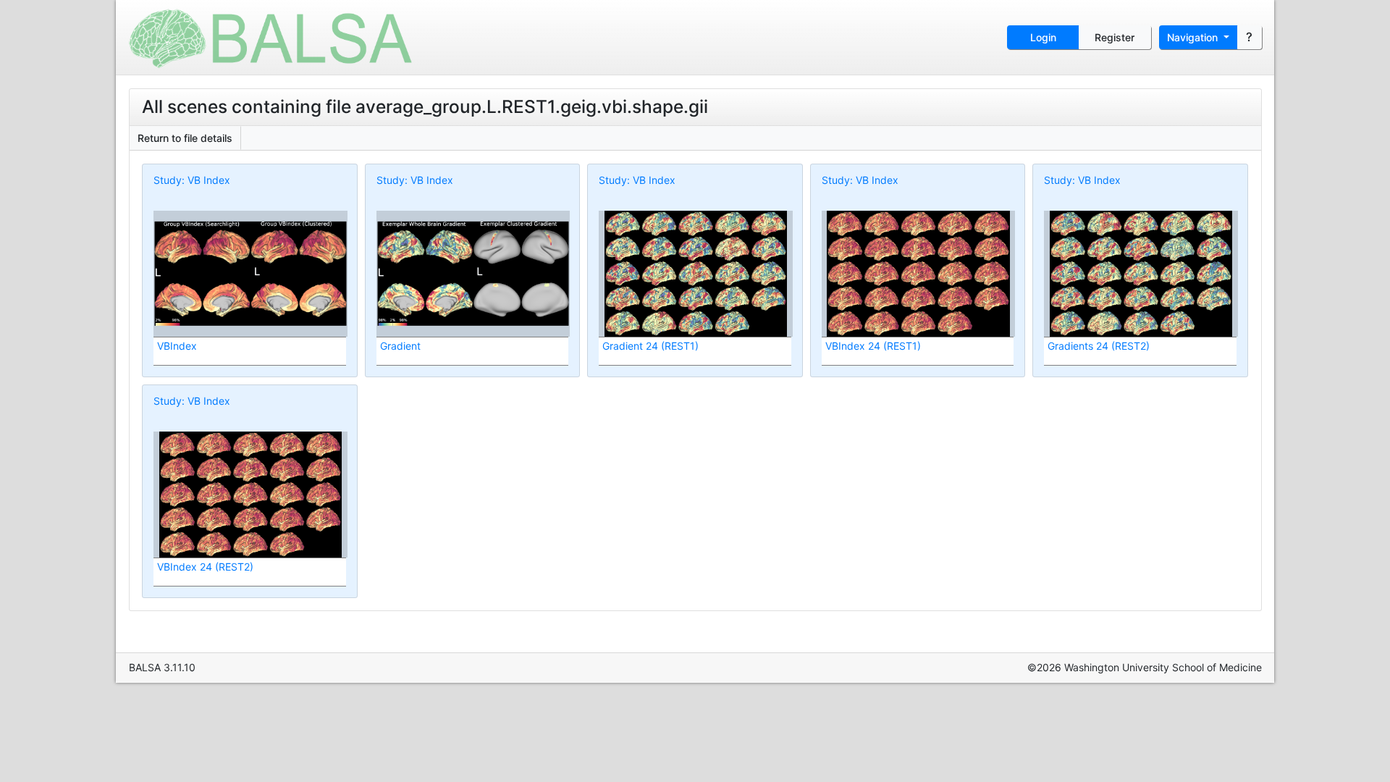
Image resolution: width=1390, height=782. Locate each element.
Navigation (1194, 37)
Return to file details (185, 138)
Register (1114, 37)
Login (1043, 37)
